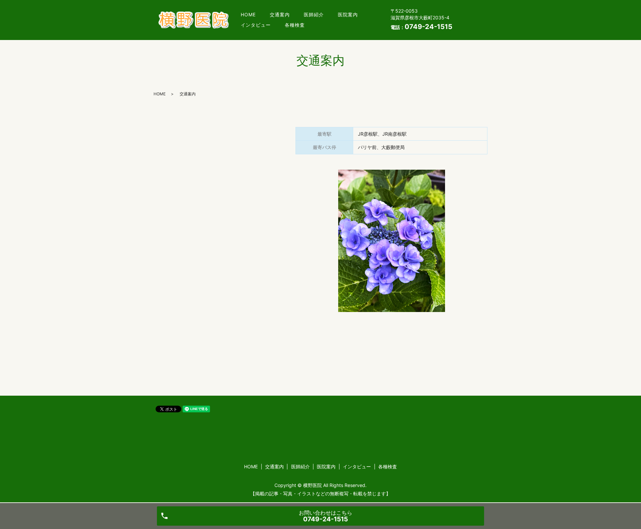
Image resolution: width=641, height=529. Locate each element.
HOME (248, 14)
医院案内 (348, 14)
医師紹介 (314, 14)
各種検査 (295, 25)
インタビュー (256, 25)
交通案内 (280, 14)
